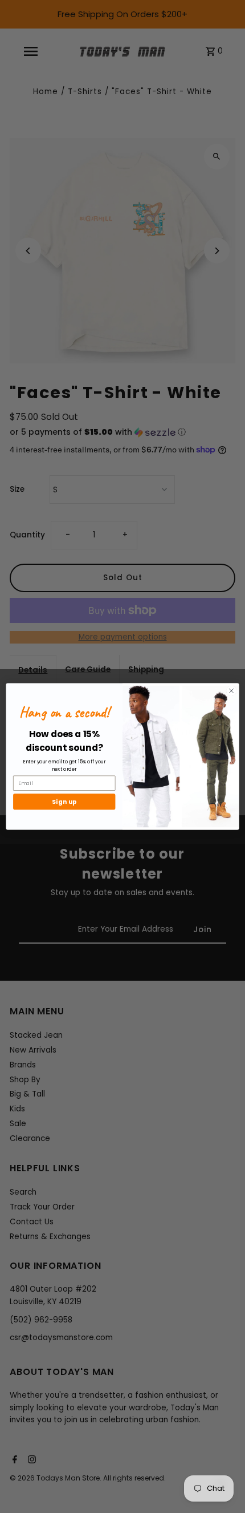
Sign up (64, 802)
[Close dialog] (231, 691)
